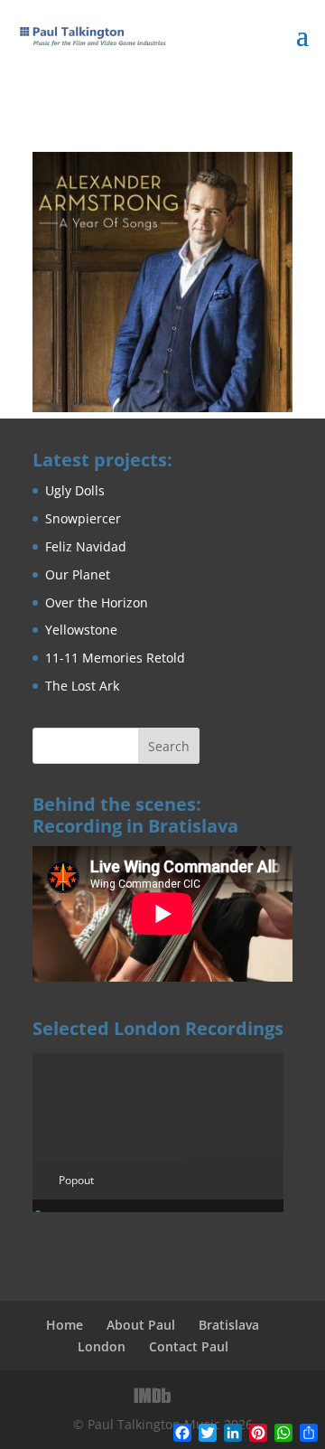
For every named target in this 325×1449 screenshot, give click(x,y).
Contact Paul (188, 1346)
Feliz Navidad (85, 546)
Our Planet (77, 574)
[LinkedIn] (191, 1395)
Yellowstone (81, 629)
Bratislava (229, 1324)
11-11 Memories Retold (115, 657)
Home (64, 1324)
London (101, 1346)
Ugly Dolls (75, 490)
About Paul (141, 1324)
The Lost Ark (82, 685)
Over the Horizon (96, 602)
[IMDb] (153, 1396)
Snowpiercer (83, 518)
